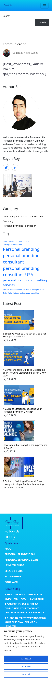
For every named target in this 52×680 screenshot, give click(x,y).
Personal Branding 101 (20, 554)
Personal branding (21, 249)
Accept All (26, 658)
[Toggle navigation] (44, 6)
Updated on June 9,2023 (25, 52)
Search (6, 15)
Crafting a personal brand (12, 245)
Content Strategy (24, 241)
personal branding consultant (21, 259)
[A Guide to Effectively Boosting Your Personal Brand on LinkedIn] (26, 395)
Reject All (26, 674)
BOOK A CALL (12, 582)
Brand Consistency (9, 241)
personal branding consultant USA (21, 271)
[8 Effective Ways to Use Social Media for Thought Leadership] (26, 320)
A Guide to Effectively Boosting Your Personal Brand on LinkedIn (22, 410)
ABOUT (9, 548)
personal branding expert (12, 290)
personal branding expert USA (34, 290)
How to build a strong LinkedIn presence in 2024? (25, 446)
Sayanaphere (13, 576)
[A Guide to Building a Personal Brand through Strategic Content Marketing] (26, 468)
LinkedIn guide (14, 565)
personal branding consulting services (25, 282)
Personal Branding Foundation (19, 225)
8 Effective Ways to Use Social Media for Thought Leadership (24, 335)
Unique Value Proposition (29, 293)
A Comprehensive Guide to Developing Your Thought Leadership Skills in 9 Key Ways (24, 372)
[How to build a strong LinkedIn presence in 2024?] (26, 432)
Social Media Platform (11, 293)
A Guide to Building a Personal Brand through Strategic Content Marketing (23, 482)
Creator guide (14, 571)
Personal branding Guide (21, 559)
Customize (26, 666)
